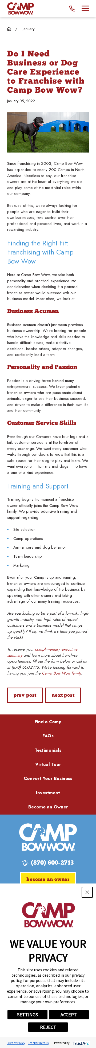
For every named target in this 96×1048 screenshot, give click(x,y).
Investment (48, 793)
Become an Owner (48, 807)
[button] (87, 892)
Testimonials (48, 750)
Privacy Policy (16, 1043)
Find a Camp (48, 721)
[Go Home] (9, 29)
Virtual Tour (48, 764)
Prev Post (25, 695)
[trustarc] (80, 1042)
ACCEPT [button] (69, 1015)
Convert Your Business (48, 778)
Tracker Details (38, 1043)
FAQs (48, 736)
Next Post (63, 695)
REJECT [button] (48, 1027)
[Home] (20, 8)
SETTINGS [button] (27, 1015)
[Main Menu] (85, 8)
